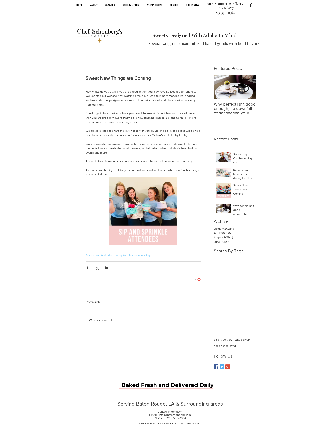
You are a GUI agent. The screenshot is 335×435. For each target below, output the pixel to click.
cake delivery (242, 339)
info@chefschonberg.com (175, 414)
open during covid (225, 345)
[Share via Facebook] (87, 268)
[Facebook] (251, 5)
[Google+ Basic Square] (227, 366)
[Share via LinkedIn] (106, 268)
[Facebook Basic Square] (216, 366)
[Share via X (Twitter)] (97, 268)
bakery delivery (223, 339)
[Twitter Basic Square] (222, 366)
